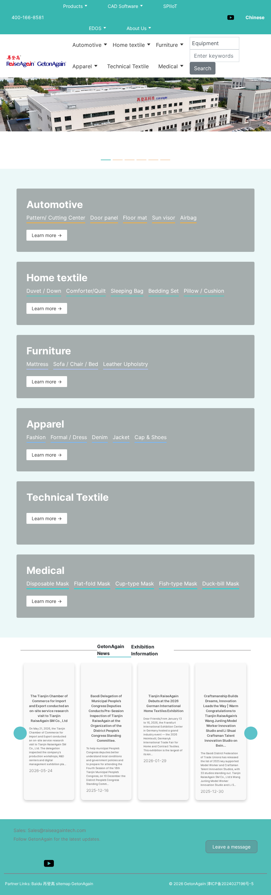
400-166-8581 (28, 17)
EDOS (96, 28)
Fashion (36, 437)
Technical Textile (128, 66)
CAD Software (123, 6)
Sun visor (163, 217)
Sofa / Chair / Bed (75, 364)
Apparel (83, 66)
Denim (100, 437)
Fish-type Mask (178, 583)
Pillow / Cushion (204, 290)
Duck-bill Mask (220, 583)
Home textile (129, 45)
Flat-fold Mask (92, 583)
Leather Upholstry (125, 364)
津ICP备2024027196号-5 (230, 883)
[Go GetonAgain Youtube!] (230, 17)
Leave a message (232, 847)
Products (73, 6)
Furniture (167, 45)
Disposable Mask (47, 583)
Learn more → (47, 235)
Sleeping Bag (127, 290)
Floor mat (135, 217)
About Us (137, 28)
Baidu (36, 883)
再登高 (49, 883)
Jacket (121, 437)
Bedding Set (163, 290)
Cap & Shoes (151, 437)
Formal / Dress (69, 437)
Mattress (37, 364)
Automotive (87, 45)
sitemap (63, 883)
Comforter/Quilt (86, 290)
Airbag (188, 217)
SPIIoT (170, 6)
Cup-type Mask (134, 583)
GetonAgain (82, 883)
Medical (168, 66)
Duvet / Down (43, 290)
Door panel (104, 217)
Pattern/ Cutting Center (55, 217)
